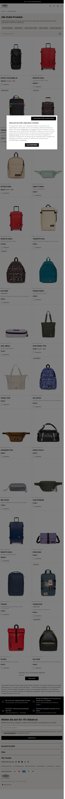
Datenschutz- (25, 129)
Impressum (23, 140)
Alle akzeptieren (32, 145)
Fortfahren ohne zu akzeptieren (43, 118)
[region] (32, 132)
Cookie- (34, 129)
